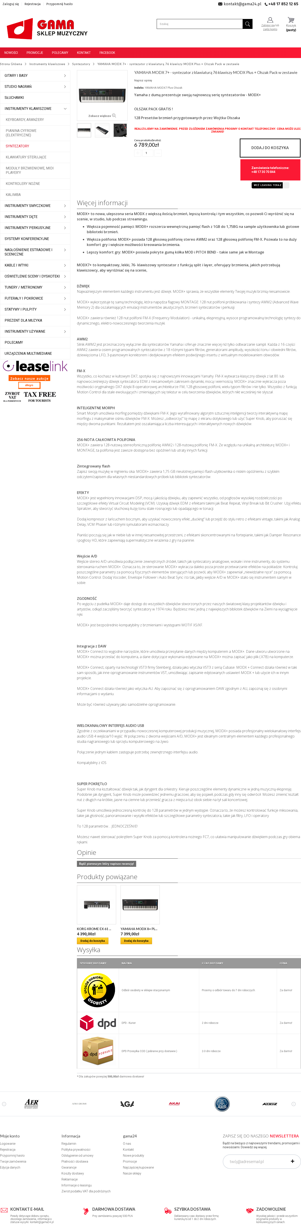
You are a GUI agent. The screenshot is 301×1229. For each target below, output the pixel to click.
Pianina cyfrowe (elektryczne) (21, 133)
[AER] (31, 1103)
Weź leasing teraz (268, 185)
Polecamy (60, 52)
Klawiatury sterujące (26, 157)
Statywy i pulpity (21, 309)
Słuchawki (14, 98)
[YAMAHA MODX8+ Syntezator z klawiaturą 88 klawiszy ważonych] (140, 904)
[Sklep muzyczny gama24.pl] (48, 26)
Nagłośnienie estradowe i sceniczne (28, 252)
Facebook (107, 52)
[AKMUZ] (269, 1103)
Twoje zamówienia (13, 1161)
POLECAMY (14, 342)
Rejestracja (32, 4)
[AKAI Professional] (174, 1103)
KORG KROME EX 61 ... (94, 929)
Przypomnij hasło (59, 4)
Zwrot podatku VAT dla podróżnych (86, 1191)
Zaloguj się (11, 4)
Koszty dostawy (72, 1173)
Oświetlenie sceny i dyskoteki (32, 276)
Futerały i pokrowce (24, 298)
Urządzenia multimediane (28, 353)
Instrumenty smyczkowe (27, 206)
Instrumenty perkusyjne (27, 228)
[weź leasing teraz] (35, 365)
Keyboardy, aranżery (25, 120)
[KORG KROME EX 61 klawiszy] (96, 904)
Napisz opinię (143, 80)
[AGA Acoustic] (127, 1103)
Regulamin (68, 1143)
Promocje (35, 52)
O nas (127, 1143)
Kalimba (13, 195)
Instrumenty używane (25, 331)
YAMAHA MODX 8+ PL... (139, 929)
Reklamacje (69, 1179)
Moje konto (10, 1135)
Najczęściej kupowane (138, 1167)
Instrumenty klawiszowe (28, 109)
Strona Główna (11, 64)
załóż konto (270, 29)
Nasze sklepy (132, 1173)
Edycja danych (10, 1167)
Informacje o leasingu (76, 1185)
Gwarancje (68, 1167)
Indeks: (139, 87)
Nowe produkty (133, 1155)
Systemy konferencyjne (27, 239)
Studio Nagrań (18, 86)
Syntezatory (17, 146)
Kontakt (84, 52)
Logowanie (7, 1143)
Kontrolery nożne (23, 184)
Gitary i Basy (16, 75)
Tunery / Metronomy (23, 287)
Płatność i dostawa (74, 1161)
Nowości (11, 52)
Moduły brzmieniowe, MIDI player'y (30, 170)
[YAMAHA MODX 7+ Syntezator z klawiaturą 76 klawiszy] (84, 130)
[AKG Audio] (222, 1103)
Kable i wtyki (16, 265)
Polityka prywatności (75, 1149)
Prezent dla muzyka (23, 320)
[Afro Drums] (79, 1103)
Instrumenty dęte (21, 217)
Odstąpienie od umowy (77, 1155)
